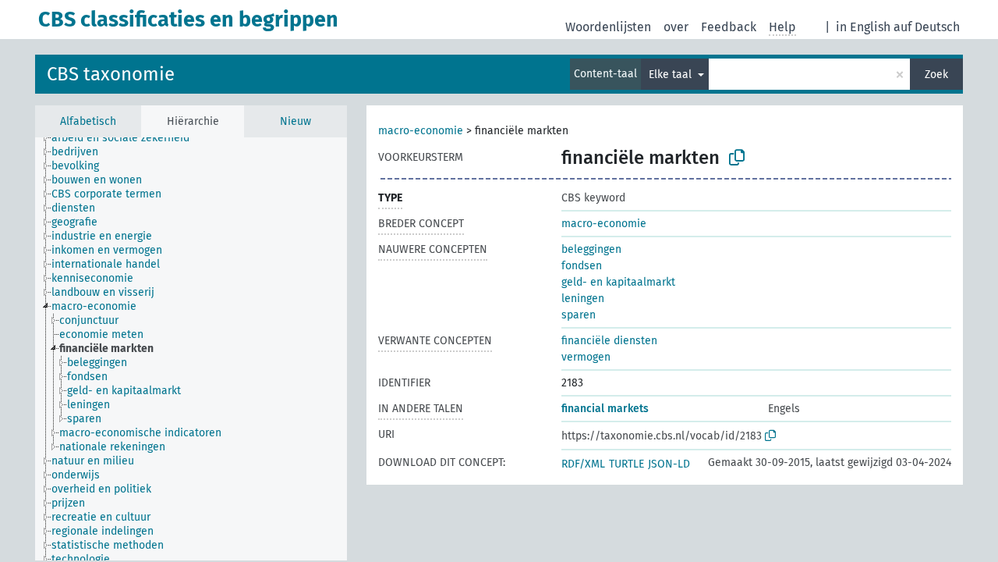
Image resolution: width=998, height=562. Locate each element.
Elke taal (672, 74)
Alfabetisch (88, 121)
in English (863, 27)
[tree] (191, 348)
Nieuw (295, 121)
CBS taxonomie (111, 74)
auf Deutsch (927, 27)
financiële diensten (609, 340)
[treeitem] (127, 138)
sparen (578, 315)
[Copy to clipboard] (737, 157)
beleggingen (591, 249)
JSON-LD (669, 464)
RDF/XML (583, 464)
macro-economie (420, 130)
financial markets (605, 408)
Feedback (728, 27)
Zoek (936, 74)
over (676, 27)
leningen (582, 298)
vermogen (585, 357)
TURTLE (626, 464)
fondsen (581, 265)
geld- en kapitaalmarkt (618, 282)
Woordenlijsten (608, 27)
